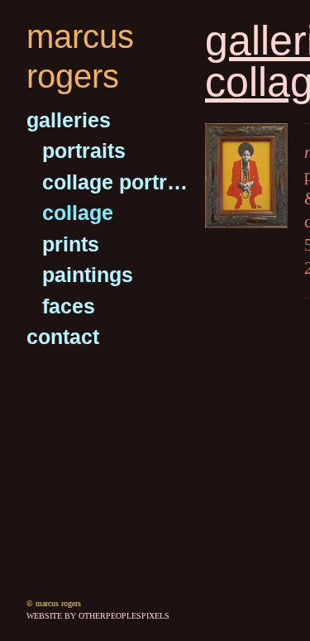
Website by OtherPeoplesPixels (97, 615)
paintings (87, 274)
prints (70, 244)
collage (77, 212)
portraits (84, 150)
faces (68, 306)
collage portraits (117, 182)
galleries (68, 120)
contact (62, 336)
